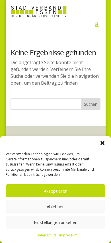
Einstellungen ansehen (55, 222)
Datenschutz (46, 235)
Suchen (90, 104)
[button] (102, 143)
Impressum (68, 235)
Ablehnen (56, 206)
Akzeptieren (55, 191)
